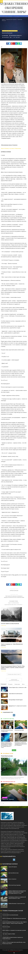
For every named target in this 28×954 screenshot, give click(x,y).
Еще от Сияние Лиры (13, 602)
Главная (3, 19)
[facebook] (7, 43)
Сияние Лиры (5, 35)
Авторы (5, 797)
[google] (12, 43)
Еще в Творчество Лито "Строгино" (13, 604)
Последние (10, 684)
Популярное (3, 684)
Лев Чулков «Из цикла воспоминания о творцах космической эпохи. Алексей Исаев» (14, 596)
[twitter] (9, 43)
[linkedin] (16, 43)
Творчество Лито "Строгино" (11, 19)
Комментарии (17, 684)
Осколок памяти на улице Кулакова (10, 623)
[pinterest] (14, 43)
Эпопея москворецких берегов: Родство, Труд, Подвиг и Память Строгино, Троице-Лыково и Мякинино (13, 667)
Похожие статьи (13, 601)
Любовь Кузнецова (14, 589)
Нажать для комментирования (14, 680)
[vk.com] (14, 715)
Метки (23, 684)
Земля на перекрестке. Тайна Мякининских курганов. (12, 644)
